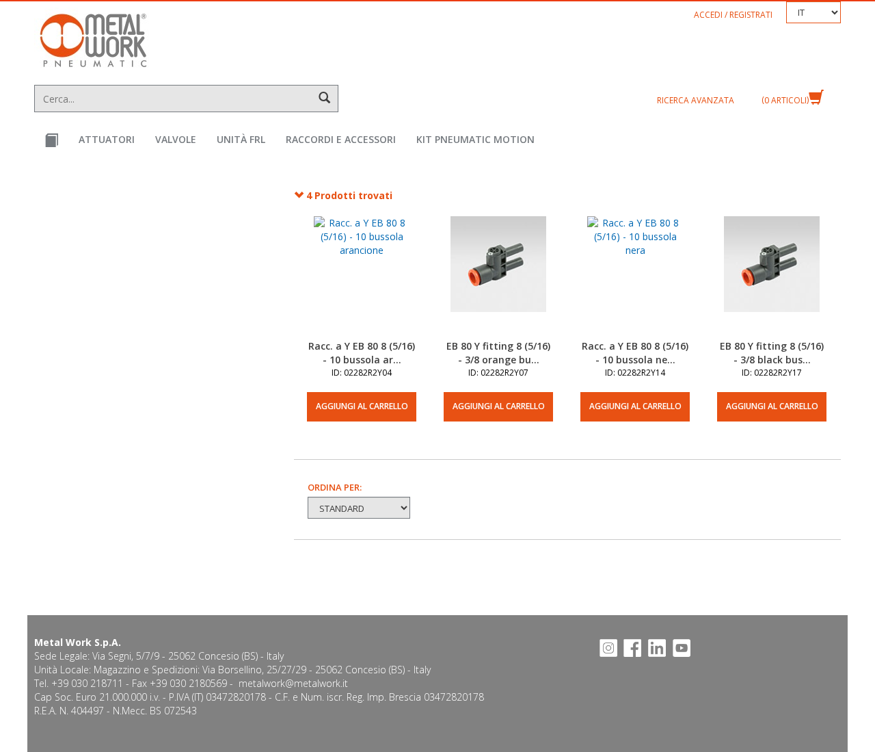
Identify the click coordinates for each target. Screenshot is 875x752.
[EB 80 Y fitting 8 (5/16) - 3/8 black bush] (771, 277)
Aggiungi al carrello (362, 406)
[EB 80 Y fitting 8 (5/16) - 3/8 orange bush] (498, 277)
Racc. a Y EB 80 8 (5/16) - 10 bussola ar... (361, 352)
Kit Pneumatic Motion (475, 139)
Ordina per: (335, 487)
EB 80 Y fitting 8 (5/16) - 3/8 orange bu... (498, 352)
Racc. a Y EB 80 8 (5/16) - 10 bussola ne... (635, 352)
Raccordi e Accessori (341, 139)
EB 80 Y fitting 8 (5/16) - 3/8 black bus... (772, 352)
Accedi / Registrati (733, 15)
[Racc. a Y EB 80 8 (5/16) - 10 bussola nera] (635, 277)
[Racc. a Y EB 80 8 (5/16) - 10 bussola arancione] (361, 277)
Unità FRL (241, 139)
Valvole (175, 139)
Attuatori (107, 139)
